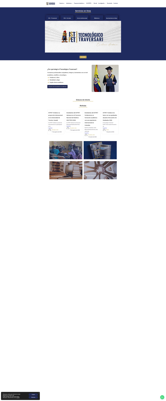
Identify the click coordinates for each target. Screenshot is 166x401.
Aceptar (33, 394)
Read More (69, 126)
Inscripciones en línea (111, 18)
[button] (162, 397)
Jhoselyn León (55, 129)
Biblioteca (96, 18)
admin (107, 129)
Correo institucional (82, 18)
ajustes (18, 397)
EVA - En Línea (67, 18)
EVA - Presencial (52, 18)
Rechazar (33, 397)
